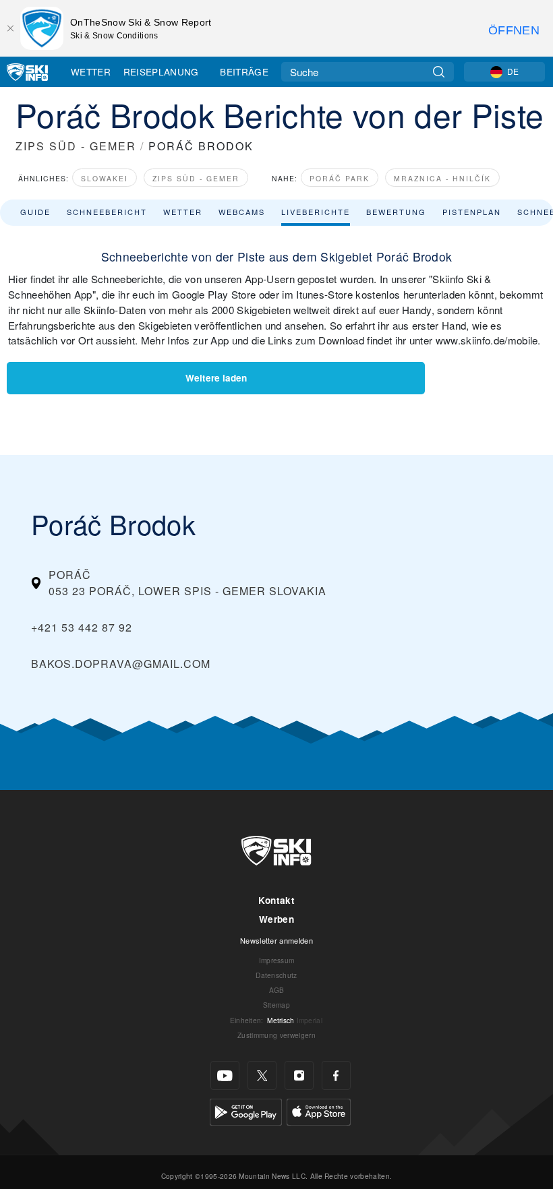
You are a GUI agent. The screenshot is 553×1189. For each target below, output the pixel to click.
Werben (276, 919)
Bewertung (396, 211)
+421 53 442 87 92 (81, 627)
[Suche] (439, 72)
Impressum (277, 960)
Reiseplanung (161, 71)
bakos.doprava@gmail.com (120, 663)
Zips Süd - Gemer (195, 178)
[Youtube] (224, 1075)
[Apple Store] (319, 1110)
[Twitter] (262, 1075)
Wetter (91, 71)
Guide (35, 211)
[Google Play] (246, 1110)
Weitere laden (216, 377)
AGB (277, 990)
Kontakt (276, 900)
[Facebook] (336, 1075)
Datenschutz (276, 975)
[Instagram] (299, 1075)
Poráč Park (340, 178)
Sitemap (276, 1005)
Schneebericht (107, 211)
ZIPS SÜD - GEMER (76, 146)
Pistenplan (471, 211)
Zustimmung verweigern (276, 1035)
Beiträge (244, 71)
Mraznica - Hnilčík (442, 178)
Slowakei (104, 178)
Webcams (242, 211)
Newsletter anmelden (276, 940)
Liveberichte (315, 211)
